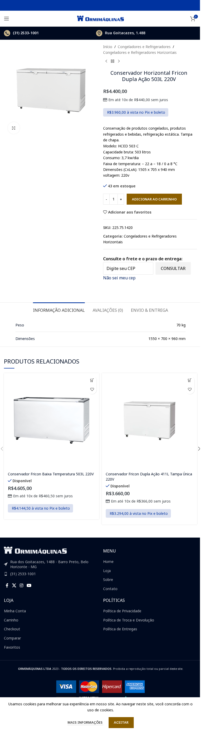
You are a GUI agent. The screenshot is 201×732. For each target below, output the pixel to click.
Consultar (173, 268)
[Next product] (119, 61)
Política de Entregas (120, 628)
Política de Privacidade (122, 610)
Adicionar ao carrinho (154, 199)
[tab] (59, 309)
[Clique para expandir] (14, 128)
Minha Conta (15, 610)
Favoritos (12, 647)
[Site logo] (100, 18)
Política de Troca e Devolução (128, 620)
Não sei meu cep (119, 278)
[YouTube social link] (29, 586)
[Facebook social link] (7, 586)
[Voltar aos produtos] (112, 61)
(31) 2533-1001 (23, 573)
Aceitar (121, 722)
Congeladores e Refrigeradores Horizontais (140, 52)
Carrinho (11, 620)
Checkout (12, 628)
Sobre (108, 579)
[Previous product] (106, 61)
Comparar (12, 638)
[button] (92, 380)
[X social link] (14, 586)
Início (107, 46)
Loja (107, 570)
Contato (110, 588)
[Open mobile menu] (6, 18)
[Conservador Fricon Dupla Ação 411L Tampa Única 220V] (149, 420)
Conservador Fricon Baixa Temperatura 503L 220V (51, 473)
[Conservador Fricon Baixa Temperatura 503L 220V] (51, 420)
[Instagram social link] (21, 586)
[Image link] (35, 549)
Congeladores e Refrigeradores (144, 46)
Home (108, 561)
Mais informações (85, 722)
